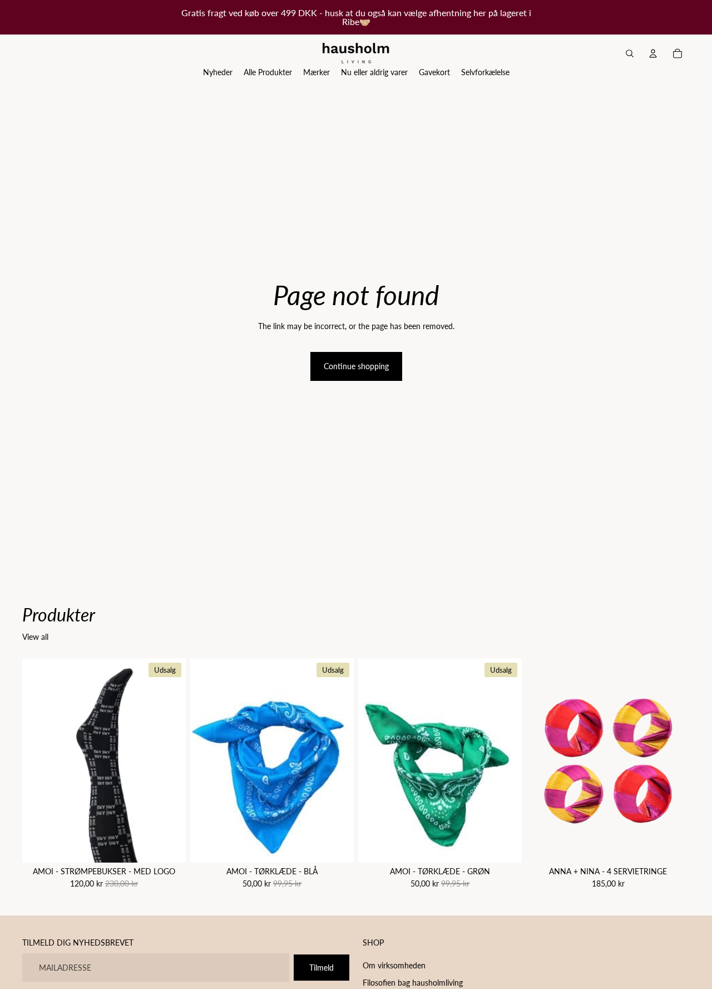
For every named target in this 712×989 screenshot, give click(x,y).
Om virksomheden (394, 965)
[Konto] (653, 53)
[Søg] (629, 53)
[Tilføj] (337, 846)
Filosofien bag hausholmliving (413, 983)
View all (35, 637)
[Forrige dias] (543, 760)
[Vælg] (169, 846)
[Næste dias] (673, 760)
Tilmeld (321, 967)
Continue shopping (356, 366)
